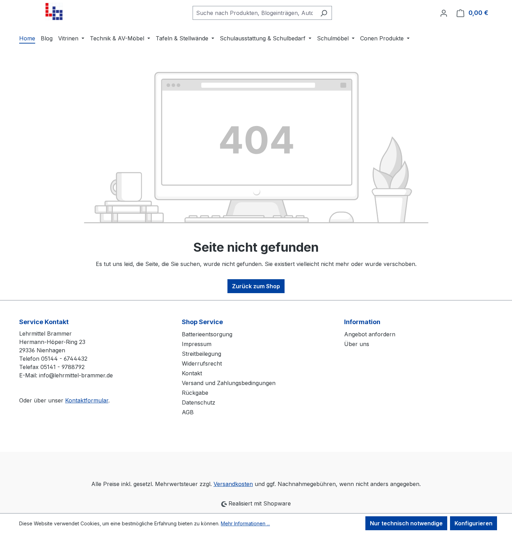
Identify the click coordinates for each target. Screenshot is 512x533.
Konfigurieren (473, 523)
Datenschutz (198, 402)
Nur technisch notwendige (406, 523)
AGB (188, 412)
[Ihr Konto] (443, 13)
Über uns (356, 343)
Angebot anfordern (369, 334)
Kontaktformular (86, 400)
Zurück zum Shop (256, 286)
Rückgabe (195, 392)
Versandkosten (233, 483)
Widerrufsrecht (202, 363)
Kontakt (192, 373)
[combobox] (254, 13)
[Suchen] (324, 13)
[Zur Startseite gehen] (54, 11)
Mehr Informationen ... (245, 523)
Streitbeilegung (201, 353)
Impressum (196, 343)
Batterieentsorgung (207, 334)
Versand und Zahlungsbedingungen (229, 382)
